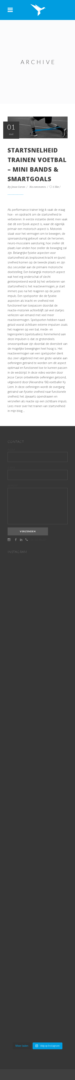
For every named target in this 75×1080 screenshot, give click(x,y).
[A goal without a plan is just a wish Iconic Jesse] (38, 939)
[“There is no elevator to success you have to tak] (38, 602)
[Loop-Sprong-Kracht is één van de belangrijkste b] (38, 814)
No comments (37, 186)
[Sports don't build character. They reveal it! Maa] (38, 1008)
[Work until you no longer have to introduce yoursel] (38, 920)
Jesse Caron (18, 186)
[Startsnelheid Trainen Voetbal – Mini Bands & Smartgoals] (38, 127)
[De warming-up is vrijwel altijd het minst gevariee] (38, 875)
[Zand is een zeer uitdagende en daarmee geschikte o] (38, 692)
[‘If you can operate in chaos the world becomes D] (38, 764)
